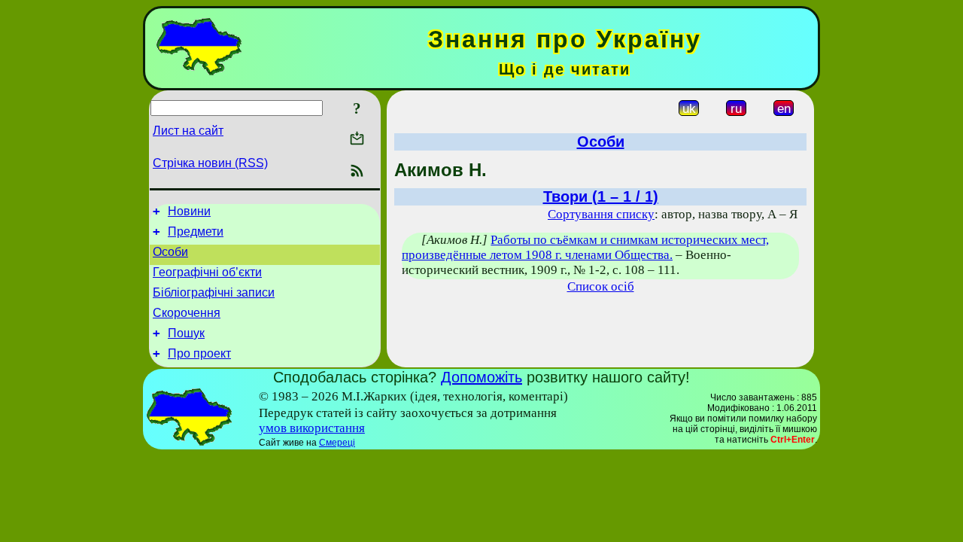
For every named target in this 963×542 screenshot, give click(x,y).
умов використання (312, 428)
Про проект (199, 353)
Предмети (195, 231)
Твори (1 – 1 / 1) (600, 196)
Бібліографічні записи (214, 292)
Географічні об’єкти (207, 272)
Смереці (337, 442)
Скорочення (186, 312)
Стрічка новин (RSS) (210, 163)
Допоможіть (481, 377)
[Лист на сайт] (357, 139)
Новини (189, 211)
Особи (170, 251)
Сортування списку (601, 214)
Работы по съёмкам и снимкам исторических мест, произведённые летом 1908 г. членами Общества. (585, 247)
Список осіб (600, 286)
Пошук (186, 333)
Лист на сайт (188, 130)
